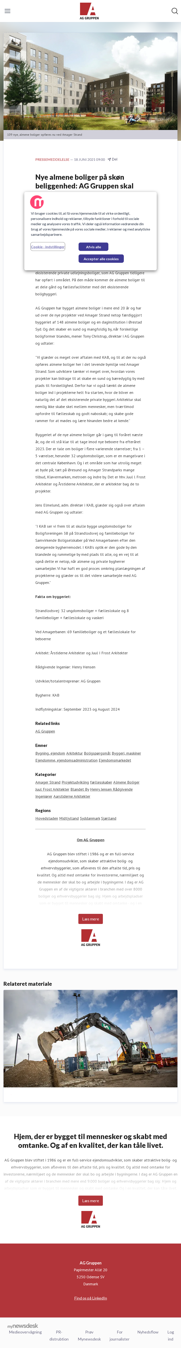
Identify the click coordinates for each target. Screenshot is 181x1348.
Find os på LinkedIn (90, 1298)
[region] (90, 231)
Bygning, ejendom (50, 753)
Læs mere (90, 918)
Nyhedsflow (147, 1332)
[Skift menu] (7, 11)
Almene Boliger (126, 782)
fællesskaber (101, 782)
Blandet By (79, 789)
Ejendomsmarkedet (115, 760)
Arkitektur (74, 753)
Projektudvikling (75, 782)
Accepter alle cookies (101, 259)
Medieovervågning (25, 1332)
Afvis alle (93, 247)
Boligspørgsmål (97, 753)
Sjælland (108, 818)
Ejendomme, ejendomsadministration (66, 760)
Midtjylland (69, 818)
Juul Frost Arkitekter (52, 789)
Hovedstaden (46, 818)
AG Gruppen (45, 731)
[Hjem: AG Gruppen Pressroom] (89, 11)
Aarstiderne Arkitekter (71, 796)
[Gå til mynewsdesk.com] (22, 1326)
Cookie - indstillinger (48, 247)
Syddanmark (90, 818)
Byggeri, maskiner (126, 753)
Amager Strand (47, 782)
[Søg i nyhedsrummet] (174, 11)
